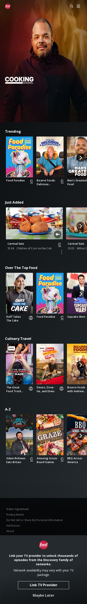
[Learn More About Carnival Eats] (61, 252)
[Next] (80, 157)
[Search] (69, 6)
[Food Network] (7, 6)
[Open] (78, 6)
